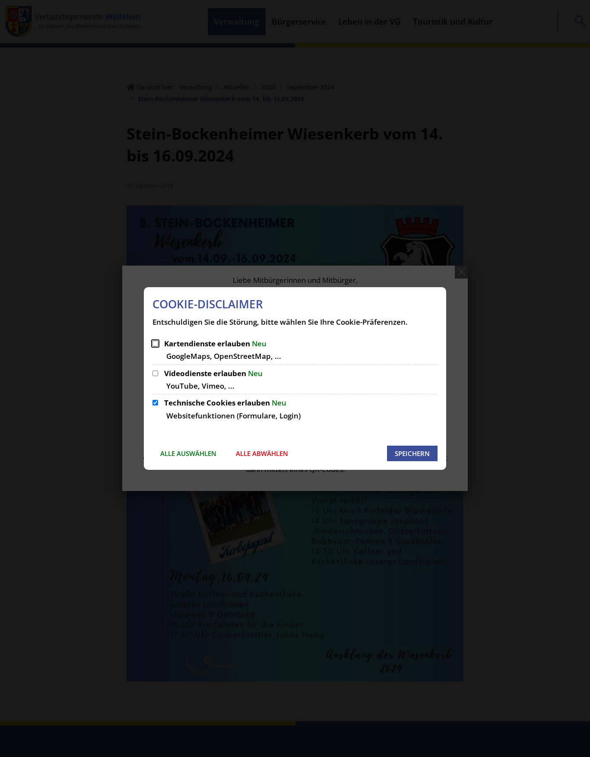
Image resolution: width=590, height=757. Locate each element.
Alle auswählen (188, 453)
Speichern (412, 453)
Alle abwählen (262, 453)
